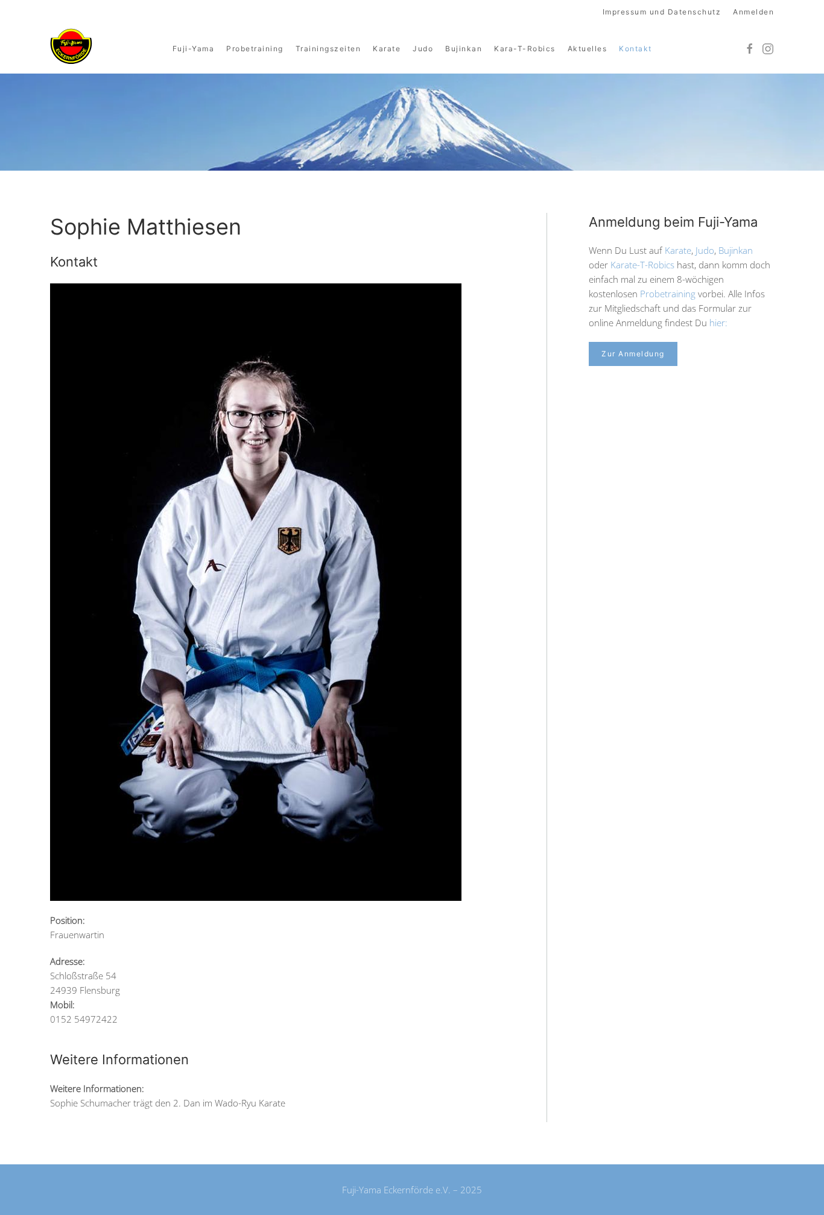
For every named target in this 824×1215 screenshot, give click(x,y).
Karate (387, 48)
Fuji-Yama (194, 48)
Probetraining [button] (255, 48)
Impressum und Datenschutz (662, 11)
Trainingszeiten (328, 48)
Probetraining (668, 294)
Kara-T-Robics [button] (525, 48)
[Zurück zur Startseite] (71, 47)
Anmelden (753, 11)
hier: (718, 323)
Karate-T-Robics (642, 265)
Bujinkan (463, 48)
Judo (423, 48)
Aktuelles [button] (587, 48)
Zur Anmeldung (633, 353)
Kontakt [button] (635, 48)
